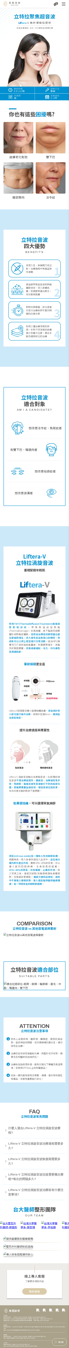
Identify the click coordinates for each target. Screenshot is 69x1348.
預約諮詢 (34, 1291)
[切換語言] (56, 4)
